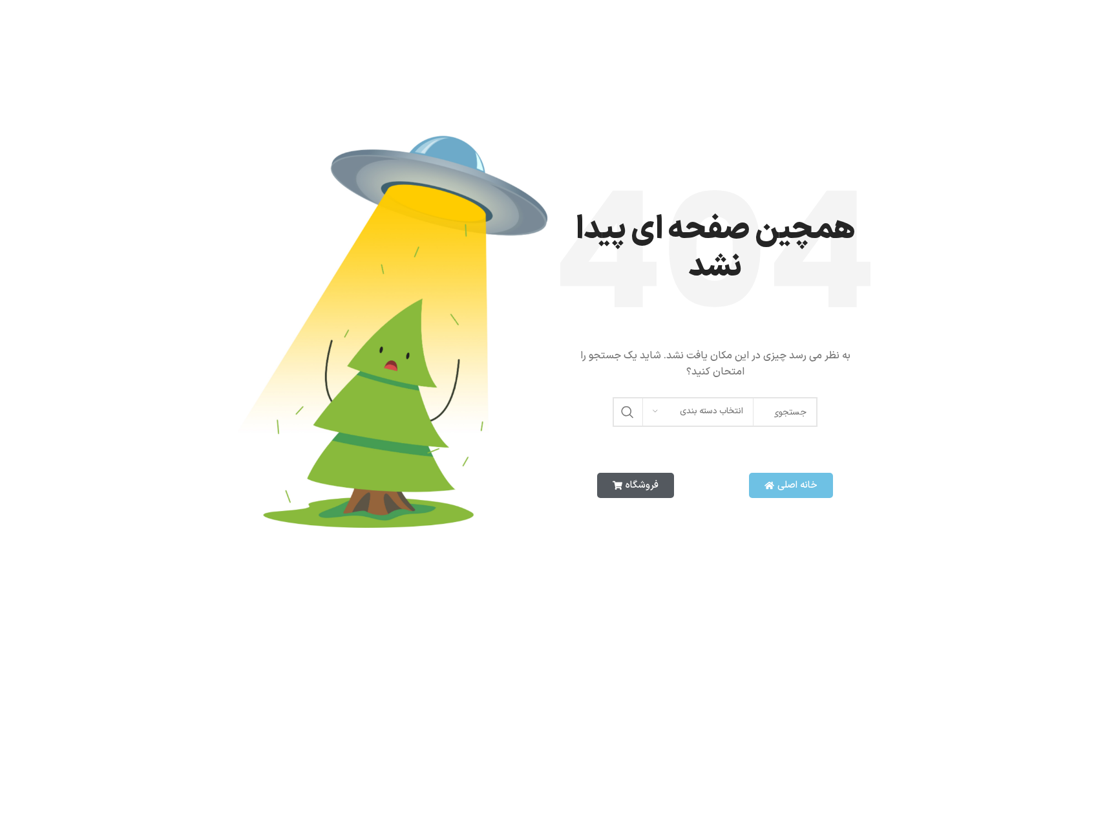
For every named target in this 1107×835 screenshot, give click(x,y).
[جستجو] (627, 412)
